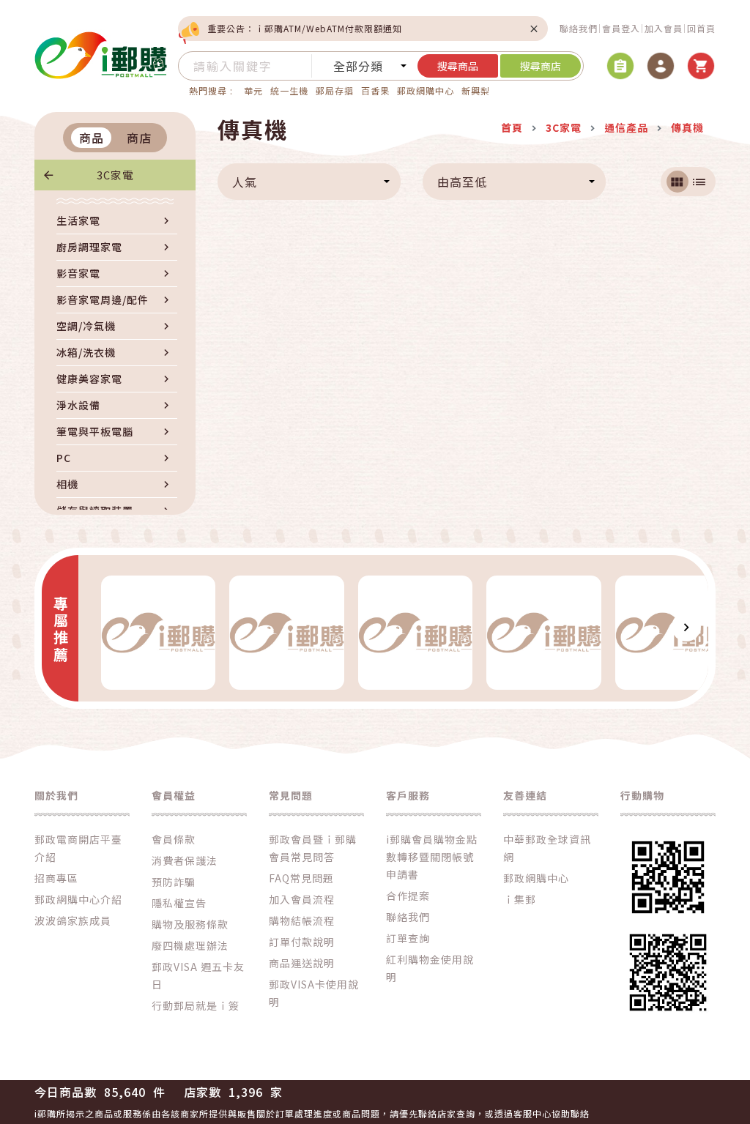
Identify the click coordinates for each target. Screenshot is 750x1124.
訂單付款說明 (302, 941)
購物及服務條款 (190, 924)
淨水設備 (78, 405)
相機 (67, 484)
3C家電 (115, 174)
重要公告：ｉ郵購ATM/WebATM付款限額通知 (304, 28)
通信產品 (626, 127)
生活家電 (78, 220)
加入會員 (664, 28)
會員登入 (621, 28)
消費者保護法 (185, 860)
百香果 (375, 90)
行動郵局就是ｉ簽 (196, 1005)
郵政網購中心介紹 (78, 899)
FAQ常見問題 (301, 878)
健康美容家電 (89, 378)
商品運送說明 (302, 963)
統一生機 (289, 90)
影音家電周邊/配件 (102, 299)
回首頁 (701, 28)
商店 (139, 137)
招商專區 (56, 878)
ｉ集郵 (519, 899)
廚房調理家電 (89, 246)
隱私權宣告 (179, 903)
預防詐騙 (174, 881)
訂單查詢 (408, 938)
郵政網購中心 (425, 90)
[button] (100, 626)
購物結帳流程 (302, 920)
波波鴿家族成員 (72, 920)
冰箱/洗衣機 (86, 352)
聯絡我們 (579, 28)
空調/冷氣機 (86, 326)
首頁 (512, 127)
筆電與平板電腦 (94, 431)
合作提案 (408, 895)
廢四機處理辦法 (190, 945)
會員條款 (174, 839)
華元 (253, 90)
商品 (91, 137)
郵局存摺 (335, 90)
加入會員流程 (302, 899)
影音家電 (78, 273)
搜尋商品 (457, 66)
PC (63, 457)
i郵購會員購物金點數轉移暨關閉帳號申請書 (432, 857)
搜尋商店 (540, 66)
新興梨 (475, 90)
